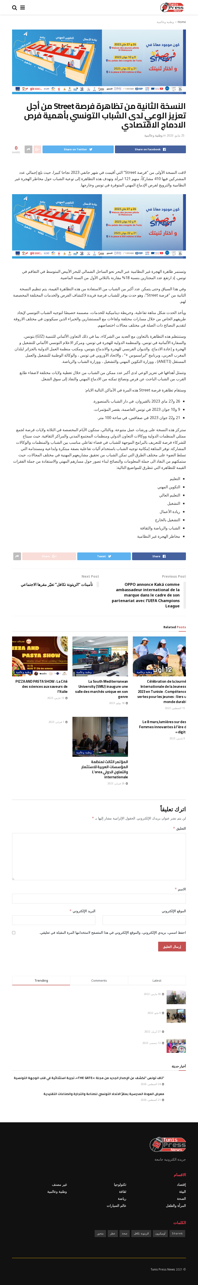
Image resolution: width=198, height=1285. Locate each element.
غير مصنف (59, 1184)
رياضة (122, 1198)
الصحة (181, 1198)
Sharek (177, 1233)
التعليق (179, 828)
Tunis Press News (162, 1269)
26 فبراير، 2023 (116, 783)
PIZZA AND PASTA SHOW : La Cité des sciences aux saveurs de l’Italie (41, 686)
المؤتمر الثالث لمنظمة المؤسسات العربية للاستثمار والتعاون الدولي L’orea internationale (104, 769)
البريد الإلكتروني (82, 911)
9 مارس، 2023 (178, 738)
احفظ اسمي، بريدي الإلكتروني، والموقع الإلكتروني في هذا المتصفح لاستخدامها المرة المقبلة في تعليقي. (112, 932)
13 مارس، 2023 (56, 698)
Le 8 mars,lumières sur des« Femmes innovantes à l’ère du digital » (163, 726)
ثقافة (122, 1191)
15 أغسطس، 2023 (175, 708)
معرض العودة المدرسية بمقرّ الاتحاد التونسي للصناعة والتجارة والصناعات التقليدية (103, 1094)
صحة (124, 1233)
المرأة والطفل (176, 1205)
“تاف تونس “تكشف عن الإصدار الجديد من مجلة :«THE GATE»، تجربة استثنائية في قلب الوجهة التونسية (89, 1078)
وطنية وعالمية (165, 22)
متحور (100, 1233)
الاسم (180, 889)
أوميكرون (160, 1233)
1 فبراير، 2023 (57, 722)
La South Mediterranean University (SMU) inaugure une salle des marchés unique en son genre (101, 689)
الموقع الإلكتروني (174, 911)
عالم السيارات (116, 1205)
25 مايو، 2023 (175, 135)
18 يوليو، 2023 (117, 703)
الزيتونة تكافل (141, 1233)
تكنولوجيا (120, 1184)
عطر (112, 1233)
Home (182, 22)
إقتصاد (181, 1184)
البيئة (182, 1191)
